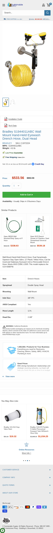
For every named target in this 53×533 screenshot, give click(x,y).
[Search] (47, 13)
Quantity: (6, 186)
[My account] (43, 5)
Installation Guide (15, 119)
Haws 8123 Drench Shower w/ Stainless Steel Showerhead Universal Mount (39, 239)
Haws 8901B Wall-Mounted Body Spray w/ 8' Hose (13, 238)
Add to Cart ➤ (26, 195)
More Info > (26, 453)
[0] (48, 5)
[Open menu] (3, 5)
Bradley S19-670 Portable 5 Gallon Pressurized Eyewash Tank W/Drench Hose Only (39, 430)
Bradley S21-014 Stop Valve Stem (11, 428)
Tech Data (12, 126)
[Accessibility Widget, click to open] (2, 530)
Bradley (7, 143)
